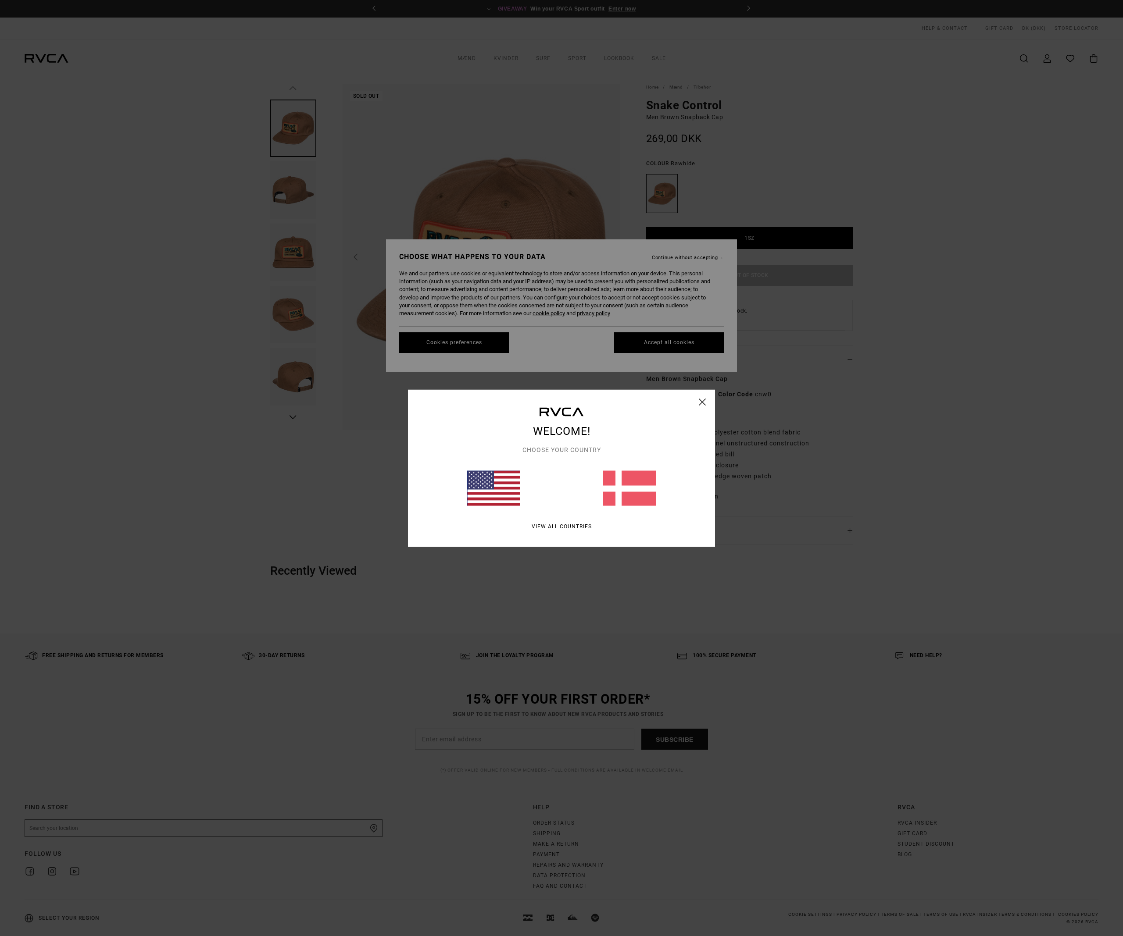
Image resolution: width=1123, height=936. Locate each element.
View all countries (562, 526)
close (702, 401)
